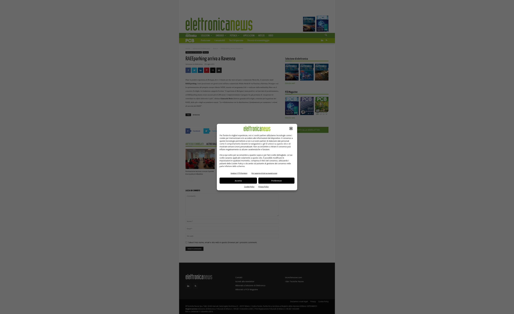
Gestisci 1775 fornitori (239, 173)
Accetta (238, 180)
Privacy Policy (263, 186)
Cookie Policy (249, 186)
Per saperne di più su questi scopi (264, 173)
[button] (291, 128)
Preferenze (276, 180)
